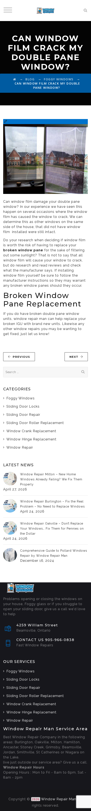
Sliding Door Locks (23, 406)
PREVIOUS (21, 356)
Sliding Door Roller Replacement (35, 423)
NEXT (73, 356)
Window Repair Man (58, 799)
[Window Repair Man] (45, 10)
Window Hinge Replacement (31, 439)
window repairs (27, 329)
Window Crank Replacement (31, 431)
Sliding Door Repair (23, 415)
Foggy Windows (20, 398)
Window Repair (19, 447)
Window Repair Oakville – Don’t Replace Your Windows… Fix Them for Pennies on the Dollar (52, 528)
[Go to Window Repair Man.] (14, 79)
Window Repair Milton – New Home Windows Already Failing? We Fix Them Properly (51, 479)
